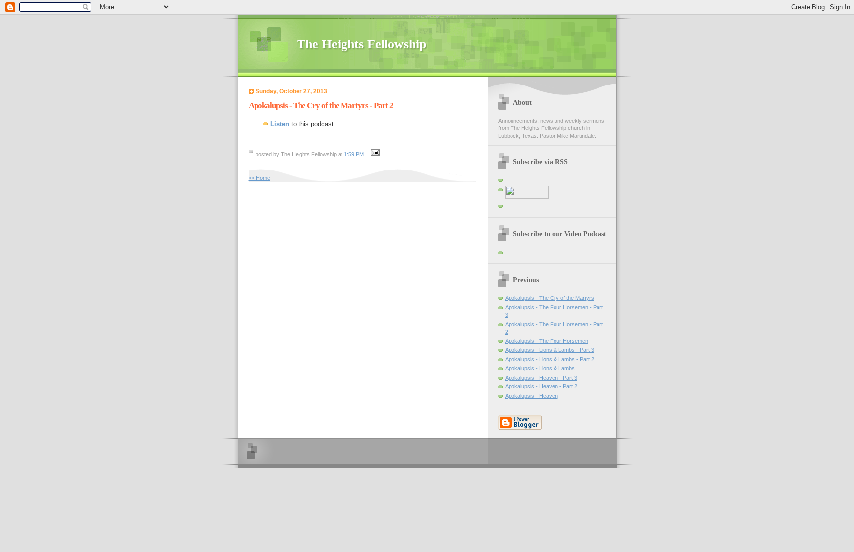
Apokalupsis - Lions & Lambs (540, 368)
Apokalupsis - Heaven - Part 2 (541, 386)
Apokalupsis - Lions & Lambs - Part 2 (549, 359)
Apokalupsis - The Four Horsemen (546, 341)
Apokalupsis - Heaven (531, 396)
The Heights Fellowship (361, 44)
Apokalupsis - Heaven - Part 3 (541, 378)
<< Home (259, 178)
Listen (279, 123)
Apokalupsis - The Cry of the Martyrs (549, 298)
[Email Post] (374, 154)
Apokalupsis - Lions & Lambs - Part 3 (549, 350)
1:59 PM (354, 154)
